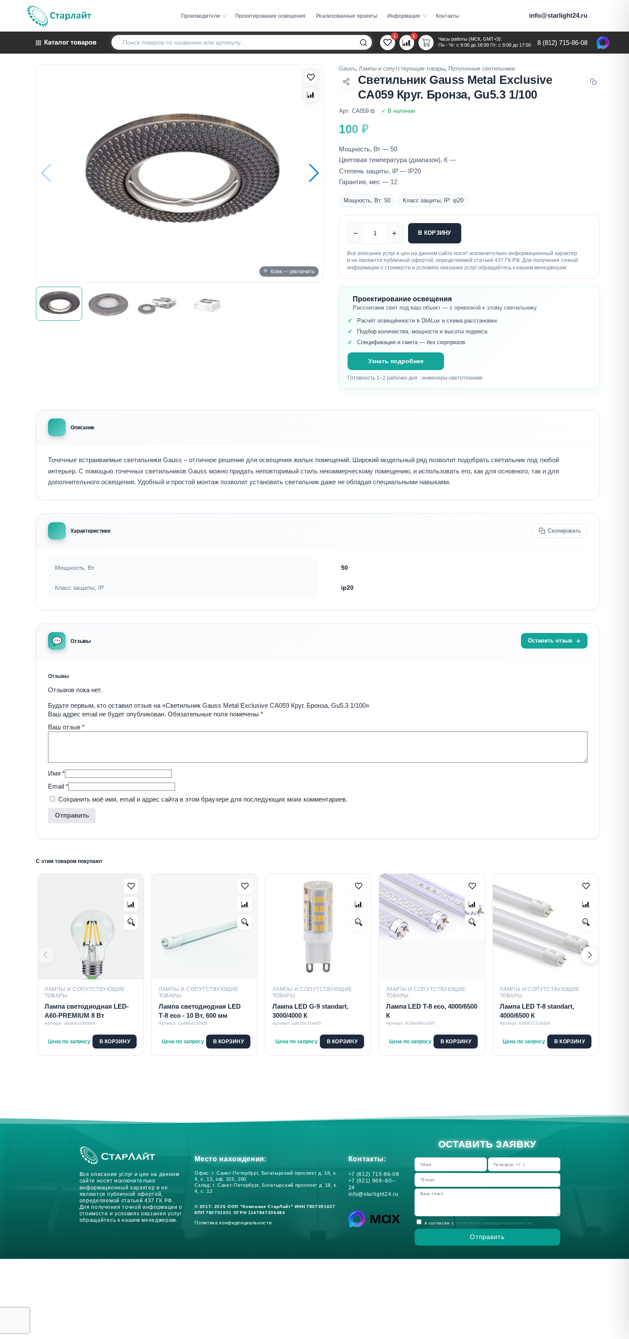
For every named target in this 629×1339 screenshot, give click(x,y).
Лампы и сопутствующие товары (402, 69)
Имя (56, 773)
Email (58, 786)
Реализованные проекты (346, 16)
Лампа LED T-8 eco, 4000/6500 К (431, 1011)
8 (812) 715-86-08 (562, 43)
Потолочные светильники (481, 69)
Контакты (447, 16)
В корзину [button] (114, 1041)
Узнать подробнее (396, 361)
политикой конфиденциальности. (495, 1223)
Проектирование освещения (270, 16)
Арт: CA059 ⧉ (356, 111)
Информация (403, 16)
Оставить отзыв (550, 641)
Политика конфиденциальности (235, 1222)
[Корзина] (426, 43)
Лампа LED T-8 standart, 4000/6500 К (537, 1011)
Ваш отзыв (66, 727)
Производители (200, 16)
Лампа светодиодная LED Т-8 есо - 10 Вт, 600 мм (200, 1011)
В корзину (434, 233)
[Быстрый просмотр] (131, 922)
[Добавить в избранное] (131, 886)
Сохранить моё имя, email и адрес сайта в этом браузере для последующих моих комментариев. (203, 799)
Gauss (347, 69)
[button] (313, 173)
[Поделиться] (346, 81)
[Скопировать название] (593, 81)
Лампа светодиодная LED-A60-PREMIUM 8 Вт (87, 1011)
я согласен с (479, 1223)
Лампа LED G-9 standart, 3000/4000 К (310, 1011)
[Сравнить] (311, 94)
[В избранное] (311, 77)
